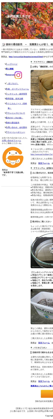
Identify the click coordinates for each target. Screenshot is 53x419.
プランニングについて (15, 113)
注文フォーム (44, 163)
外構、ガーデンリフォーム (17, 89)
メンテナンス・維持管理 (16, 94)
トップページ (11, 64)
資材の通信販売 (12, 123)
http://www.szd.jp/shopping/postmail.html (26, 56)
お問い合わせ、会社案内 (16, 127)
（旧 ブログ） (13, 83)
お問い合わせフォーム (11, 140)
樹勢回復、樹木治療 (14, 99)
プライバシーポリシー (15, 132)
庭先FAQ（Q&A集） (14, 118)
